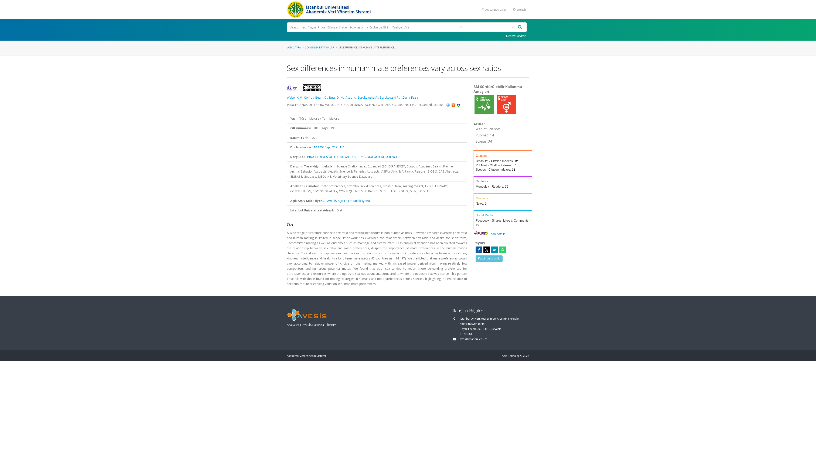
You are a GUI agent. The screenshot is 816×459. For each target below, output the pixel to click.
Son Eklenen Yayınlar (319, 47)
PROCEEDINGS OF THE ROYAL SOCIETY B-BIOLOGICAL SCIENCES (353, 157)
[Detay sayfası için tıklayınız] (484, 104)
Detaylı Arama (516, 36)
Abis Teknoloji (511, 356)
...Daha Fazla (409, 97)
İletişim (331, 325)
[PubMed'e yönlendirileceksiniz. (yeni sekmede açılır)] (448, 105)
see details (498, 234)
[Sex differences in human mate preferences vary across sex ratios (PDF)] (292, 87)
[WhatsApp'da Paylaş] (502, 249)
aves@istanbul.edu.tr (473, 339)
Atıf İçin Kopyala (490, 258)
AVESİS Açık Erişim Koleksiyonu (348, 201)
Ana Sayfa (294, 47)
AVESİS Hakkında (313, 325)
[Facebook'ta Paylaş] (479, 249)
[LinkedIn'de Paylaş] (494, 249)
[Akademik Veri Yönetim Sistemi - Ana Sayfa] (296, 9)
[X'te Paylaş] (486, 249)
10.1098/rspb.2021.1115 (330, 147)
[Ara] (520, 27)
